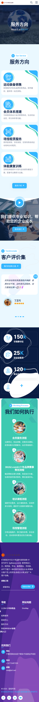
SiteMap (25, 608)
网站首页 (14, 29)
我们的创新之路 (10, 266)
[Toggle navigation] (36, 2)
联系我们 (18, 229)
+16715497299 (12, 663)
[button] (16, 317)
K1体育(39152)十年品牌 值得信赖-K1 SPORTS (19, 692)
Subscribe (26, 587)
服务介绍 (18, 186)
